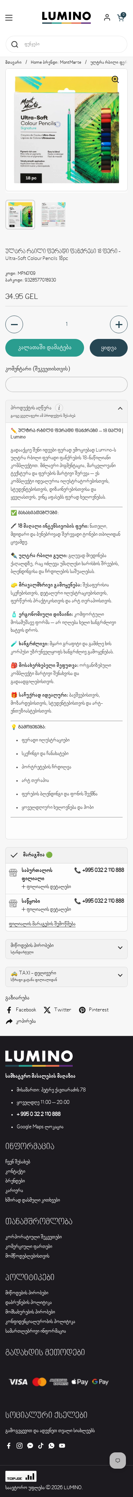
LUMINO (73, 1488)
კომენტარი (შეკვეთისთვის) (37, 368)
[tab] (46, 887)
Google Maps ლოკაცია (40, 1127)
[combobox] (66, 44)
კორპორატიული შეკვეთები (33, 1237)
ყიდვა (109, 347)
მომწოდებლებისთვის (27, 1256)
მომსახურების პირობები (30, 1312)
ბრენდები (15, 1181)
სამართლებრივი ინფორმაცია (35, 1331)
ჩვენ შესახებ (17, 1162)
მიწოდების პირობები (26, 1293)
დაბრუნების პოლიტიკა (28, 1302)
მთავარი (13, 62)
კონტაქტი (15, 1171)
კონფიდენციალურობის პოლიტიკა (40, 1322)
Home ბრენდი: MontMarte (56, 62)
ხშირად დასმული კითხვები (32, 1200)
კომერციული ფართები (28, 1246)
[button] (120, 18)
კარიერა (14, 1190)
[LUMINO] (66, 18)
